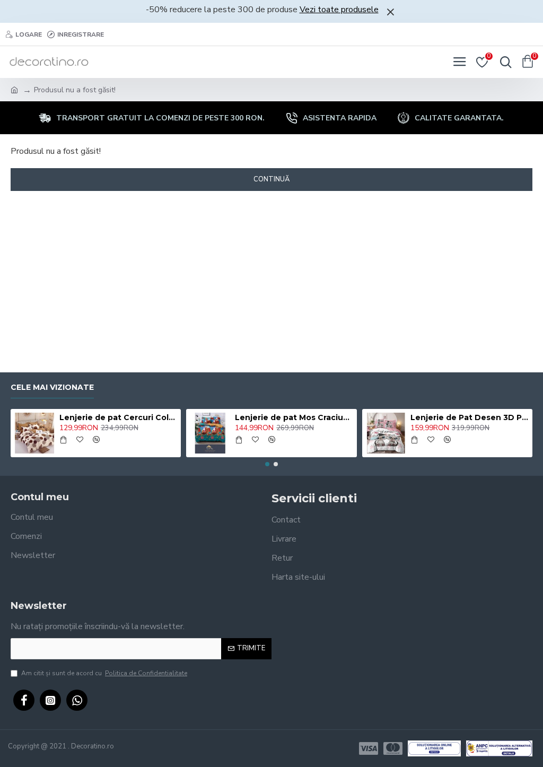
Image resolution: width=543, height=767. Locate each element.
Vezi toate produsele (339, 9)
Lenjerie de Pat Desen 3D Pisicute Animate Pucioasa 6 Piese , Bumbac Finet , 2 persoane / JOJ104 (469, 417)
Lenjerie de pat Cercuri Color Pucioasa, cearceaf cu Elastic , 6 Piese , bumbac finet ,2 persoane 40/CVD (118, 417)
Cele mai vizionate (52, 387)
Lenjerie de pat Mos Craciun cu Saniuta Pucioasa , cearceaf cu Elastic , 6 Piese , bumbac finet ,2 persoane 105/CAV (294, 417)
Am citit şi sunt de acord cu (104, 673)
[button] (267, 464)
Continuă (271, 179)
